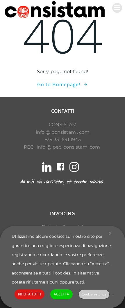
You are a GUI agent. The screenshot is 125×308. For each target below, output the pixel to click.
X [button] (110, 233)
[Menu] (117, 8)
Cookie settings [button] (94, 294)
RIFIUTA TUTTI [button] (29, 294)
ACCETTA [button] (61, 294)
